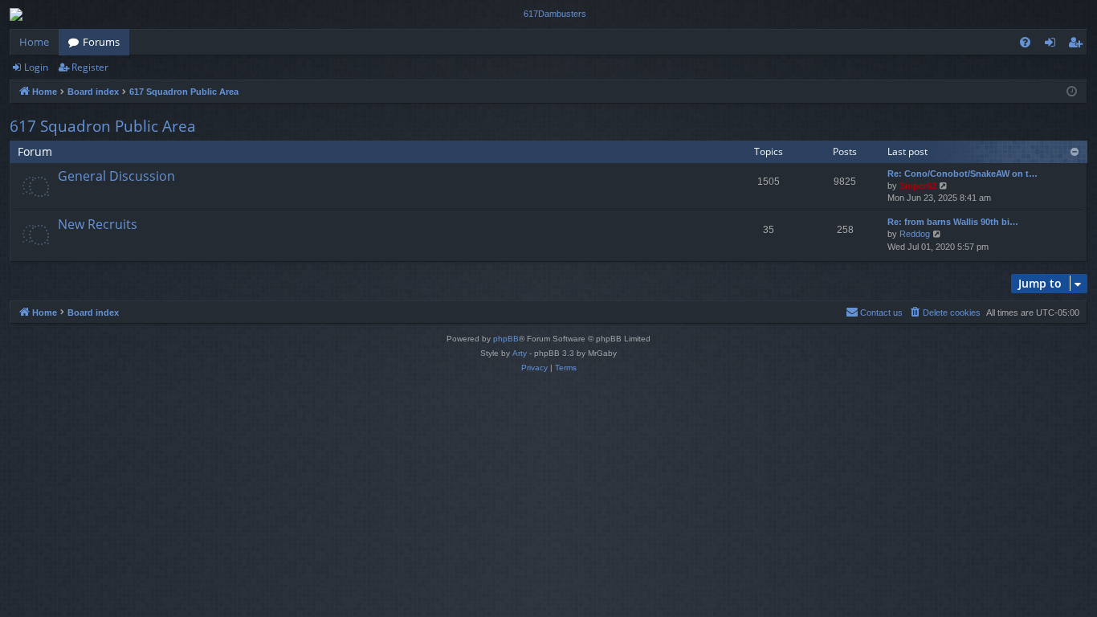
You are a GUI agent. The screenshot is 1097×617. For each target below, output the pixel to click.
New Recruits (97, 224)
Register (89, 67)
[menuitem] (1025, 42)
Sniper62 (917, 185)
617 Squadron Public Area (103, 126)
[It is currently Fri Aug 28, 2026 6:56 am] (1071, 92)
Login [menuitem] (1053, 45)
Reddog (914, 234)
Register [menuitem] (1078, 45)
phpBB (506, 338)
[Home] (548, 14)
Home (34, 42)
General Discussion (116, 176)
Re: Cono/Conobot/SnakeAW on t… (962, 173)
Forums (101, 42)
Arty (519, 353)
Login (36, 67)
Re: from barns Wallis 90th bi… (952, 222)
